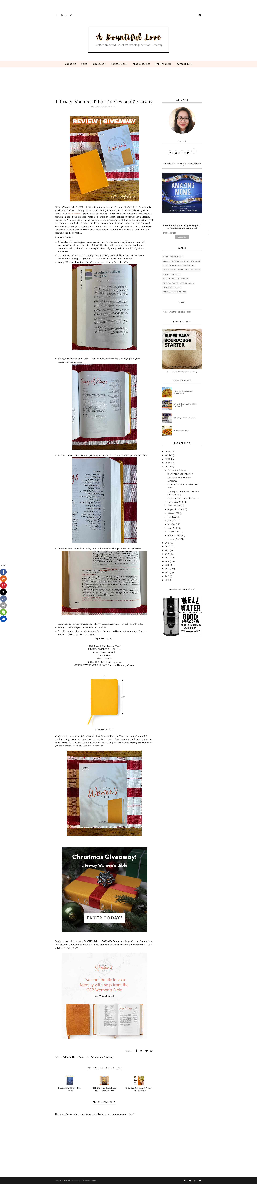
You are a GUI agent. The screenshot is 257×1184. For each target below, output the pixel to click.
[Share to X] (141, 1051)
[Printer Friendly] (3, 605)
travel (177, 287)
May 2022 (172, 524)
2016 (167, 561)
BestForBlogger (90, 1180)
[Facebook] (3, 572)
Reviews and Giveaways (102, 1057)
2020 (167, 546)
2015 (167, 565)
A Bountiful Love (69, 1180)
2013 (167, 572)
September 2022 (176, 509)
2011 (167, 580)
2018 (167, 554)
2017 (167, 557)
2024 (167, 459)
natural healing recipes (174, 292)
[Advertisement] (48, 6)
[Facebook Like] (3, 598)
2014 (167, 568)
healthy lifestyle (171, 274)
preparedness (187, 283)
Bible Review (74, 213)
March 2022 (173, 531)
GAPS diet (167, 287)
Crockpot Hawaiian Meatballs (183, 392)
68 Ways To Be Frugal (184, 418)
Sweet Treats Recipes (189, 270)
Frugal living (193, 261)
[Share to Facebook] (136, 1051)
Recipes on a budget (173, 257)
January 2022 (174, 539)
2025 (167, 455)
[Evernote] (3, 612)
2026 (167, 451)
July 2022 (172, 517)
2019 (167, 550)
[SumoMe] (3, 618)
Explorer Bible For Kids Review (183, 498)
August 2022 (173, 513)
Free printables (170, 283)
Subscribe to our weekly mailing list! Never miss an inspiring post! (182, 226)
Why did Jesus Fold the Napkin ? (185, 405)
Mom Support (169, 270)
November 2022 (175, 502)
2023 (167, 462)
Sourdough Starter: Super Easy (182, 372)
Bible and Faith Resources (76, 1057)
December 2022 (175, 470)
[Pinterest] (3, 585)
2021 (167, 542)
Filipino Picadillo (182, 431)
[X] (3, 592)
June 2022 (172, 520)
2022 (167, 466)
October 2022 (174, 505)
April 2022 (172, 528)
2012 (167, 576)
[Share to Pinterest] (146, 1051)
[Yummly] (3, 578)
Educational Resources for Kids (179, 265)
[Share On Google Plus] (152, 1051)
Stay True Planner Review (180, 474)
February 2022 (175, 535)
